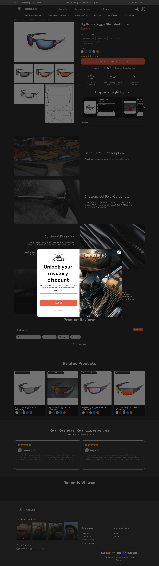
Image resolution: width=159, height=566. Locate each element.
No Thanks (58, 311)
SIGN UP (58, 303)
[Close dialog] (119, 252)
